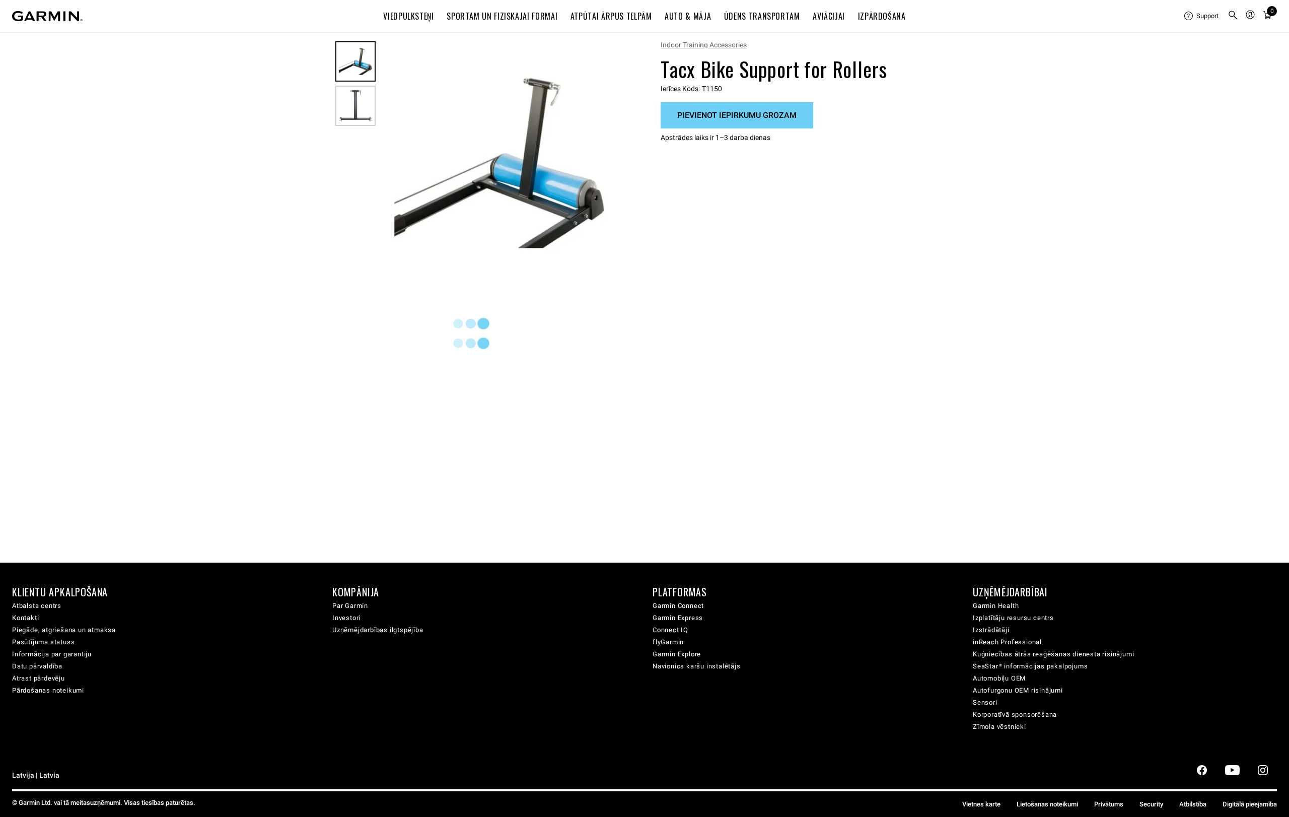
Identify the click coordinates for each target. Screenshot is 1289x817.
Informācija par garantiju (52, 654)
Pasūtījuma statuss (43, 642)
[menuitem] (1202, 16)
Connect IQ (670, 630)
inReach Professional (1007, 642)
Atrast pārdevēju (38, 678)
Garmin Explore (677, 654)
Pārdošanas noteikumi (48, 690)
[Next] (607, 163)
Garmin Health (996, 605)
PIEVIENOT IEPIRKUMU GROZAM (737, 115)
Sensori (985, 702)
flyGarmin (668, 642)
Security (1151, 804)
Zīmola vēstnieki (999, 726)
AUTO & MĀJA (688, 16)
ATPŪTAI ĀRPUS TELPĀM (611, 16)
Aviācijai (829, 16)
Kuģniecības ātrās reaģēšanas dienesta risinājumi (1053, 654)
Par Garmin (350, 605)
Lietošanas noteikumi (1047, 804)
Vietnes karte (981, 804)
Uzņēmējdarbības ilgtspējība (377, 630)
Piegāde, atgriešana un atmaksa (64, 630)
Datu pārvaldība (37, 666)
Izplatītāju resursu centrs (1013, 618)
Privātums (1108, 804)
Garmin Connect (678, 605)
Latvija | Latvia (35, 775)
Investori (346, 618)
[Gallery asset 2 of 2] (355, 106)
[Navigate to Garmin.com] (47, 16)
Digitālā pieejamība (1250, 804)
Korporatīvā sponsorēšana (1015, 714)
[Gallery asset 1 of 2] (499, 163)
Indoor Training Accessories (704, 44)
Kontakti (25, 618)
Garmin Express (678, 618)
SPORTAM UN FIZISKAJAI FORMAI (502, 16)
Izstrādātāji (991, 630)
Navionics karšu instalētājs (697, 666)
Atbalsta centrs (36, 605)
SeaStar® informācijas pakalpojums (1030, 666)
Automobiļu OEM (999, 678)
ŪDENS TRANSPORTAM (762, 16)
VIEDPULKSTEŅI (408, 16)
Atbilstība (1192, 804)
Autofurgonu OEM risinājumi (1018, 690)
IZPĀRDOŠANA (882, 16)
